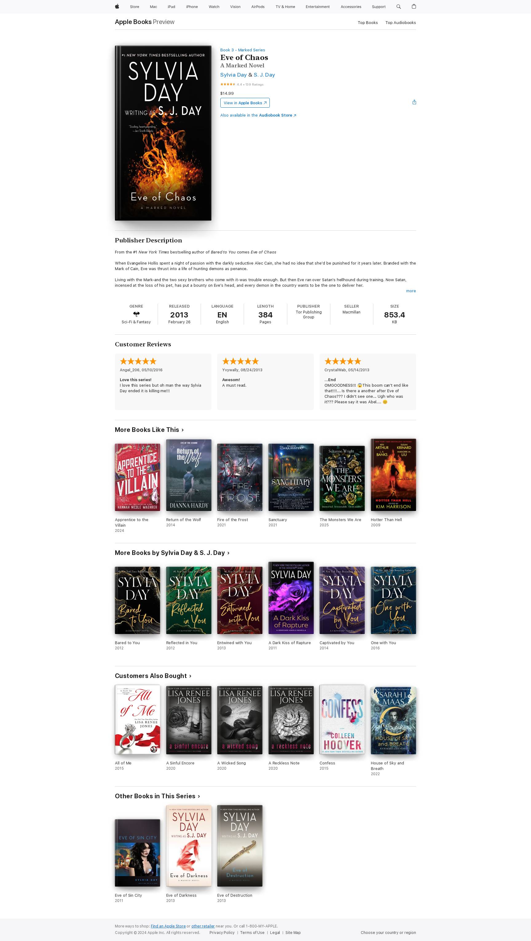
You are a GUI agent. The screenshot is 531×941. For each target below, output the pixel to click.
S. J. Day (264, 74)
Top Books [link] (368, 22)
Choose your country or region (388, 933)
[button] (398, 7)
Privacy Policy (222, 933)
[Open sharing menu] (414, 102)
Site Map (293, 933)
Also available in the (256, 115)
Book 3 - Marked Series (242, 50)
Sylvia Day (233, 74)
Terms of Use (252, 933)
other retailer (203, 926)
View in (243, 103)
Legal (275, 933)
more (411, 291)
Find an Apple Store (168, 926)
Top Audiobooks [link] (400, 22)
